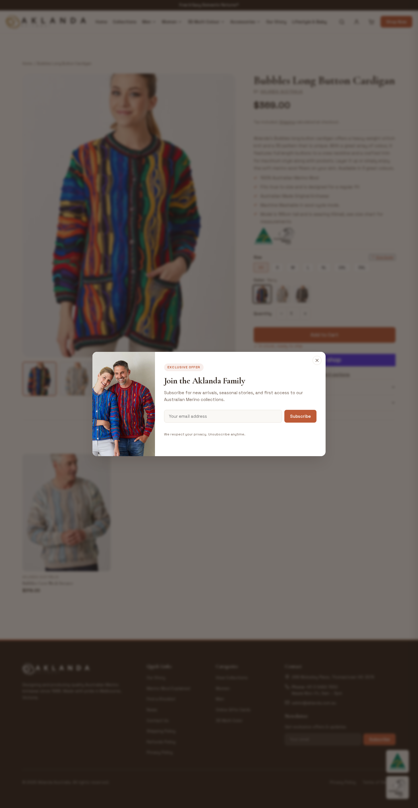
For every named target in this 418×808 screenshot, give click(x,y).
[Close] (317, 360)
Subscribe (300, 416)
